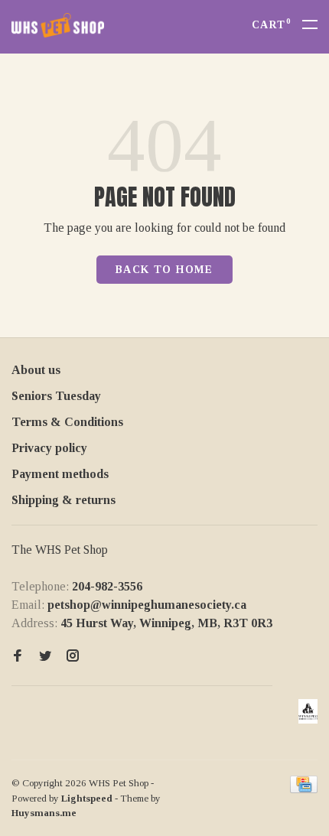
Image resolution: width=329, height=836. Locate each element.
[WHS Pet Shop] (308, 711)
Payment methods (60, 473)
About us (35, 369)
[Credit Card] (304, 788)
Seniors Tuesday (56, 395)
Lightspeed (86, 798)
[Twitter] (45, 656)
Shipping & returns (63, 499)
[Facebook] (17, 656)
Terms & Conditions (67, 421)
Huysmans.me (44, 812)
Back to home (164, 269)
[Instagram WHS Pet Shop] (73, 656)
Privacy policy (49, 447)
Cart (271, 25)
